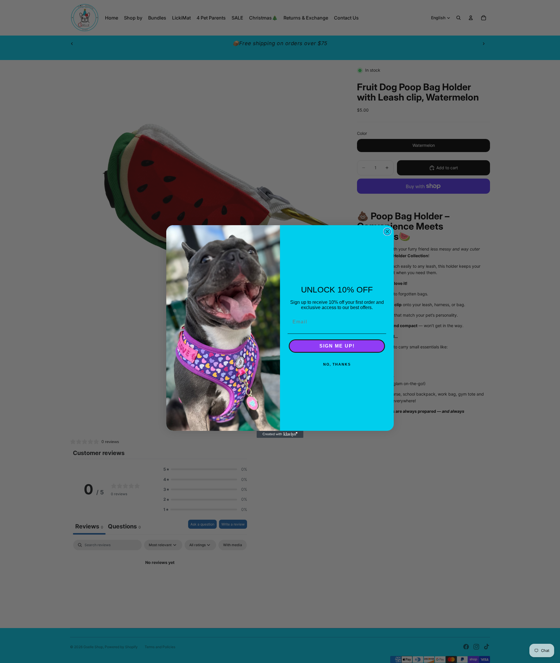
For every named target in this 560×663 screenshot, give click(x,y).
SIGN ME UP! (337, 345)
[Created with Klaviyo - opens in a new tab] (280, 434)
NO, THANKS (337, 364)
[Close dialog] (387, 231)
